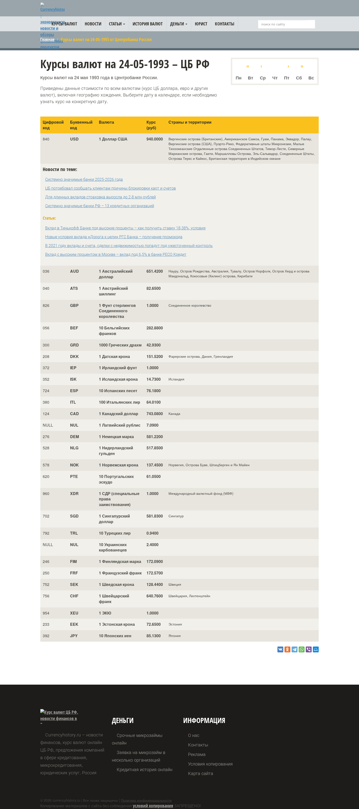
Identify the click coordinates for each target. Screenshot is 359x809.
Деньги (177, 24)
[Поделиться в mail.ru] (316, 649)
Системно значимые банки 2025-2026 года (84, 179)
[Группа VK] (313, 9)
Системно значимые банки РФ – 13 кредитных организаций (99, 206)
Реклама (197, 754)
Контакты (224, 24)
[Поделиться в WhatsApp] (302, 649)
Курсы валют (64, 24)
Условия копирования (210, 763)
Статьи (116, 24)
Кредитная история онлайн (144, 769)
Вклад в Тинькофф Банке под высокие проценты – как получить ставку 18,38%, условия (125, 228)
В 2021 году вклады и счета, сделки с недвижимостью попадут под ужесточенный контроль (129, 245)
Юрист (201, 24)
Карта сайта (200, 773)
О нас (193, 735)
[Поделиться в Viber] (309, 649)
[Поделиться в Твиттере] (294, 649)
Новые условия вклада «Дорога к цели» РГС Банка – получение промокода (113, 237)
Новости (93, 24)
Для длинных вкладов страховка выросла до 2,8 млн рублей (100, 197)
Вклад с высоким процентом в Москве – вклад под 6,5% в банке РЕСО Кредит (115, 254)
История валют (148, 24)
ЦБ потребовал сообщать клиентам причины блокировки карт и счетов (110, 188)
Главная (47, 39)
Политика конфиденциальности (146, 800)
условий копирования (153, 806)
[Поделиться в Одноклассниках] (287, 649)
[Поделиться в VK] (280, 649)
